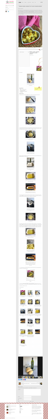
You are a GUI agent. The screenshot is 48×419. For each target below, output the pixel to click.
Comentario (19, 389)
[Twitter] (40, 2)
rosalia (30, 55)
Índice (22, 2)
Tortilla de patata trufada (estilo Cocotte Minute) (12, 406)
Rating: (18, 401)
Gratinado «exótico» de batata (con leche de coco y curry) (25, 384)
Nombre (19, 396)
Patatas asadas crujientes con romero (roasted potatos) (30, 6)
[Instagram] (20, 412)
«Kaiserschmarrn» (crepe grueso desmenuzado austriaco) (12, 409)
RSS (35, 2)
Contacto (33, 2)
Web (18, 399)
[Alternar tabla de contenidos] (28, 52)
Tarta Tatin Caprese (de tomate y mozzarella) (12, 412)
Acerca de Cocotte (29, 2)
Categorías (25, 2)
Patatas (20, 89)
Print (19, 354)
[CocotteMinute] (11, 2)
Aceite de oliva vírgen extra (22, 90)
